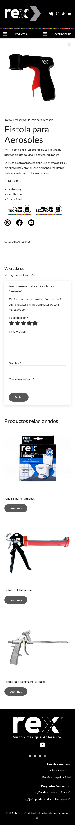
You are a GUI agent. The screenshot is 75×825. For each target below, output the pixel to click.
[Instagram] (57, 14)
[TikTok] (63, 14)
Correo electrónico (21, 379)
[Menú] (5, 33)
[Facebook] (52, 14)
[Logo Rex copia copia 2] (23, 13)
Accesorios (19, 119)
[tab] (37, 257)
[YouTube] (69, 14)
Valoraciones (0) (37, 258)
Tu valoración (18, 331)
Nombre (15, 363)
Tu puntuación (18, 317)
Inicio (7, 119)
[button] (69, 44)
